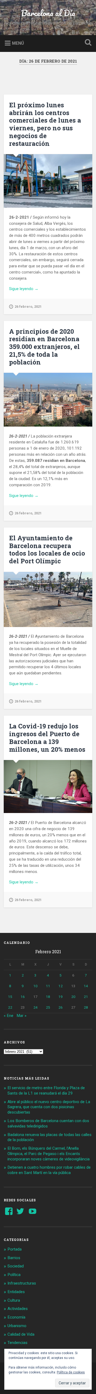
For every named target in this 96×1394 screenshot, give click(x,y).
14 (86, 986)
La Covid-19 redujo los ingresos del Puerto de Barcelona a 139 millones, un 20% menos (47, 737)
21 (86, 996)
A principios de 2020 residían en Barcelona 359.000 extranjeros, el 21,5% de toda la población (44, 346)
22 (10, 1007)
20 (73, 996)
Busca (87, 43)
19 (60, 996)
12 (60, 986)
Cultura (13, 1300)
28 (86, 1007)
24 (35, 1007)
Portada (14, 1249)
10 (35, 986)
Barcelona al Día (48, 13)
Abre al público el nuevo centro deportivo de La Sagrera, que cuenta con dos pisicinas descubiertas (48, 1107)
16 (23, 996)
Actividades (17, 1308)
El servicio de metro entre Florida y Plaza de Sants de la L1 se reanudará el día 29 (46, 1090)
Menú (18, 42)
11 (48, 986)
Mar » (21, 1015)
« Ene (8, 1015)
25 (48, 1007)
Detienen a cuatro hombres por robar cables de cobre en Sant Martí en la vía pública (49, 1170)
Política (14, 1274)
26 (60, 1007)
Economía (16, 1317)
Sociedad (15, 1266)
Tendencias (17, 1342)
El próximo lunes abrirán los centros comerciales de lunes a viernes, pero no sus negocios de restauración (45, 124)
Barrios (13, 1257)
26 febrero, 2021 (28, 307)
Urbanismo (16, 1325)
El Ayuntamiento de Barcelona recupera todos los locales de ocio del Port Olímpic (47, 549)
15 (10, 996)
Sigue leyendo (33, 289)
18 (48, 996)
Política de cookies (71, 1372)
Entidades (16, 1291)
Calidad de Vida (20, 1334)
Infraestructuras (21, 1283)
